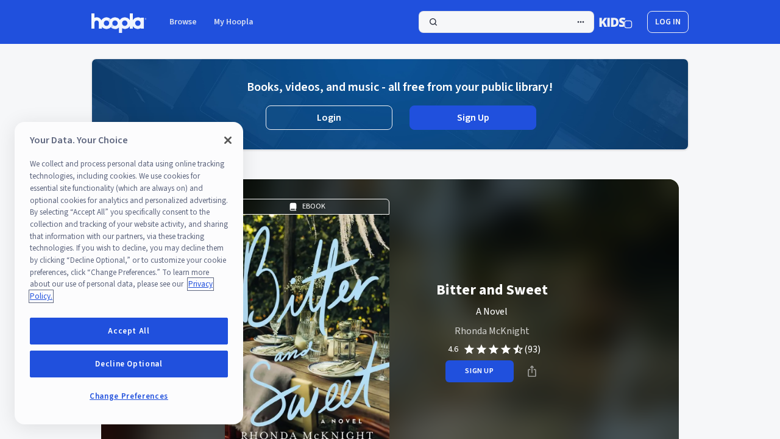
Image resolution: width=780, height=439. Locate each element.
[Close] (227, 140)
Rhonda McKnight (492, 331)
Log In (668, 22)
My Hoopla (234, 22)
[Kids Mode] (615, 22)
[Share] (532, 371)
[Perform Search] (506, 22)
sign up (479, 371)
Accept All (129, 331)
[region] (129, 273)
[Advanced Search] (580, 22)
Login (329, 117)
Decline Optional (129, 364)
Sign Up (473, 117)
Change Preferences (129, 396)
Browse (183, 22)
